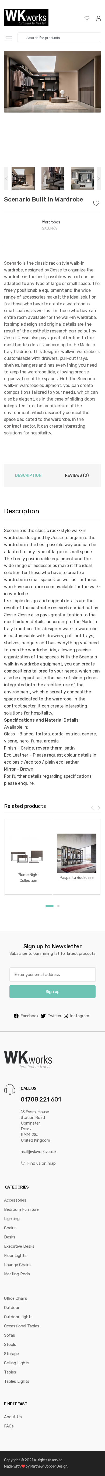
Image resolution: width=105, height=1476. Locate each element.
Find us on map (41, 1163)
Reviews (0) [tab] (77, 475)
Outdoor (11, 1307)
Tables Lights (16, 1381)
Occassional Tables (21, 1326)
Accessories (15, 1200)
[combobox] (59, 37)
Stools (10, 1344)
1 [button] (50, 906)
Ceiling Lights (16, 1362)
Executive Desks (19, 1246)
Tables (10, 1372)
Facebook (29, 1015)
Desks (9, 1237)
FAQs (9, 1426)
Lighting (12, 1218)
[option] (52, 81)
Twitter (54, 1015)
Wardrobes (51, 222)
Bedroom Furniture (21, 1209)
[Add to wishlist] (97, 201)
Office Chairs (15, 1298)
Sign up (53, 991)
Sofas (9, 1335)
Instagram (79, 1015)
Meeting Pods (17, 1274)
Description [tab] (28, 475)
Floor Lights (15, 1255)
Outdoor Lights (18, 1316)
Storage (11, 1353)
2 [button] (58, 906)
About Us (13, 1416)
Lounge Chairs (17, 1264)
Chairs (10, 1227)
